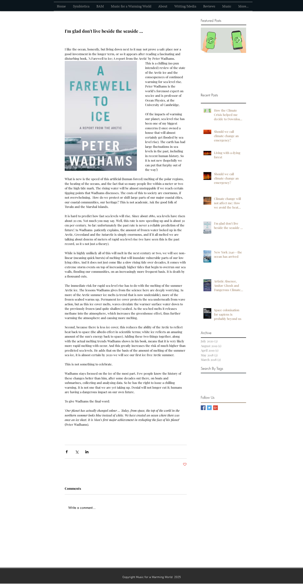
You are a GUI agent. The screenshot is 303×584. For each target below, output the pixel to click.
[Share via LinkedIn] (87, 452)
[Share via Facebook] (67, 452)
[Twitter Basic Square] (209, 407)
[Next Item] (239, 40)
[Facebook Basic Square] (203, 407)
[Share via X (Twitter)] (77, 452)
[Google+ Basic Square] (215, 407)
